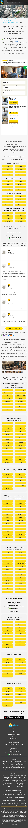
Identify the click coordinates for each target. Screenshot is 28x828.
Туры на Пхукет (22, 780)
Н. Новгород (7, 401)
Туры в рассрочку (14, 748)
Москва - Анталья (20, 795)
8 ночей (20, 166)
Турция (7, 422)
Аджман (20, 439)
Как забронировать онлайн (14, 746)
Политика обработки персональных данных (14, 752)
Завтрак (11, 99)
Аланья (20, 422)
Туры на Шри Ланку (14, 763)
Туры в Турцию (14, 761)
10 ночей (20, 169)
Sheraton (7, 665)
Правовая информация (14, 751)
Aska (20, 641)
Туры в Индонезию (21, 767)
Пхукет (20, 451)
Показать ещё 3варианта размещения (14, 126)
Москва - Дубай (13, 802)
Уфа (7, 395)
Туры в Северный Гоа (8, 784)
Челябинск (20, 409)
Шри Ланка (7, 459)
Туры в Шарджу (6, 780)
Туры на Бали (20, 786)
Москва (7, 390)
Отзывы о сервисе (14, 749)
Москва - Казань (21, 794)
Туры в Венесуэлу (6, 767)
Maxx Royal (20, 624)
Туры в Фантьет (22, 781)
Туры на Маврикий (6, 766)
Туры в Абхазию (6, 761)
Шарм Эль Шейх (20, 434)
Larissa (20, 627)
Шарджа (7, 442)
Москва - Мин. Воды (8, 795)
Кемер (20, 425)
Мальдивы (7, 462)
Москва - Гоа (15, 803)
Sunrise (7, 662)
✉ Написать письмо (14, 739)
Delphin (20, 636)
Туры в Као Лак (14, 781)
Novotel (7, 670)
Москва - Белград (22, 805)
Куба (20, 459)
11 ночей (7, 172)
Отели (9, 0)
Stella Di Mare (20, 662)
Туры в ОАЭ (21, 769)
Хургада (7, 434)
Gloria (20, 633)
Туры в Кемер (6, 777)
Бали (20, 462)
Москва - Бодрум (8, 797)
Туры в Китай (14, 766)
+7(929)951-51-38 (15, 239)
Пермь (20, 404)
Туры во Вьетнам (22, 766)
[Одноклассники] (11, 335)
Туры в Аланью (5, 775)
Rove (20, 691)
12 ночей (20, 172)
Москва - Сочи (6, 792)
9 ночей (7, 169)
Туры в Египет (5, 763)
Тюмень (7, 409)
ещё (14, 99)
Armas (7, 644)
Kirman (7, 630)
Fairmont (7, 705)
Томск (20, 406)
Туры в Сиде (8, 786)
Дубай (7, 439)
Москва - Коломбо (6, 803)
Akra (20, 644)
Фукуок (20, 456)
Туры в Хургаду (21, 777)
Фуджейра (20, 442)
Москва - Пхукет (21, 800)
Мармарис (7, 431)
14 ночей (20, 174)
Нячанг (20, 453)
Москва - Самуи (6, 802)
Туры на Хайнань (8, 783)
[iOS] (19, 717)
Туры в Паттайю (6, 781)
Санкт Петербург (20, 390)
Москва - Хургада (8, 798)
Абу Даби (20, 437)
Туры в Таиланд (22, 761)
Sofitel (20, 688)
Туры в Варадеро (20, 783)
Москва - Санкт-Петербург (18, 792)
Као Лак (7, 451)
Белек (7, 425)
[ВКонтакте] (9, 335)
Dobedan (7, 636)
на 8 (13, 102)
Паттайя (20, 445)
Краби (20, 448)
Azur (7, 676)
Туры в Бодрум (13, 777)
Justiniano (7, 633)
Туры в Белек (13, 775)
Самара (7, 406)
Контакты (14, 736)
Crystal (7, 638)
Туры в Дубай (21, 778)
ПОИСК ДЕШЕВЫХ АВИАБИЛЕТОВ (14, 232)
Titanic (7, 622)
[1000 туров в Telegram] (13, 731)
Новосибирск (7, 398)
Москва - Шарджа (22, 802)
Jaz (7, 673)
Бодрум (20, 428)
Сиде (7, 428)
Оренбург (20, 401)
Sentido (20, 665)
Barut (20, 638)
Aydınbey (7, 641)
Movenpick (20, 670)
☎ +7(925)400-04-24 (19, 149)
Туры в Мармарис (21, 775)
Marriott (7, 699)
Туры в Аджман (14, 780)
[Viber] (4, 335)
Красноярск (20, 398)
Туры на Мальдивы (8, 764)
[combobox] (14, 82)
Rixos (20, 622)
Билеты (13, 0)
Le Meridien (20, 699)
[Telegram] (7, 335)
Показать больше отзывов (14, 328)
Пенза (7, 404)
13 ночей (7, 174)
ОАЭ (7, 437)
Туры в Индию (13, 767)
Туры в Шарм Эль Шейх (9, 778)
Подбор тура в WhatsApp (15, 754)
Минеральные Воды (20, 395)
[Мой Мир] (14, 335)
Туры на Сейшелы (20, 764)
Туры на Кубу (22, 763)
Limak (7, 627)
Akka (7, 647)
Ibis (7, 702)
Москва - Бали (5, 805)
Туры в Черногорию (8, 769)
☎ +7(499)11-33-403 (9, 149)
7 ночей (7, 166)
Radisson (7, 668)
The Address (7, 688)
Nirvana (7, 624)
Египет (20, 431)
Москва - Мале (22, 803)
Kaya (20, 630)
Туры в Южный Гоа (20, 784)
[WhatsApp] (2, 335)
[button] (26, 72)
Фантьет (7, 456)
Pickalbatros (20, 668)
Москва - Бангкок (20, 798)
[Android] (9, 717)
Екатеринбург (7, 392)
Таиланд (7, 445)
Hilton (20, 673)
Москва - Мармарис (19, 797)
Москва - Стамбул (13, 805)
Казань (20, 392)
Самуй (7, 448)
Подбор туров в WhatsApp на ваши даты (14, 235)
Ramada (7, 694)
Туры (6, 0)
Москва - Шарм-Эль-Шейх (9, 800)
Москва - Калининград (8, 794)
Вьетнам (7, 453)
